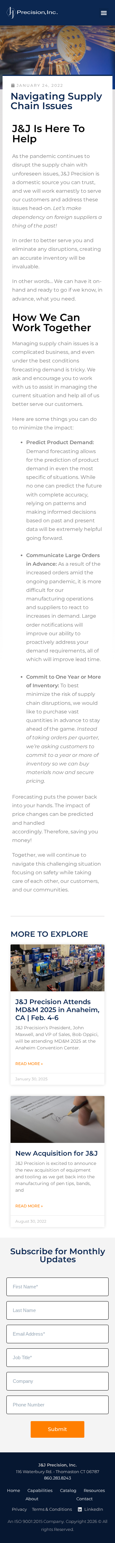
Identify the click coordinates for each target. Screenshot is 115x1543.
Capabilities (39, 1490)
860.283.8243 (57, 1478)
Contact (84, 1498)
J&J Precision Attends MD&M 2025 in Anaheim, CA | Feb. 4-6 (57, 1010)
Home (13, 1490)
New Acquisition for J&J (56, 1153)
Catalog (68, 1490)
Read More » (29, 1063)
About (32, 1498)
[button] (104, 13)
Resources (94, 1490)
